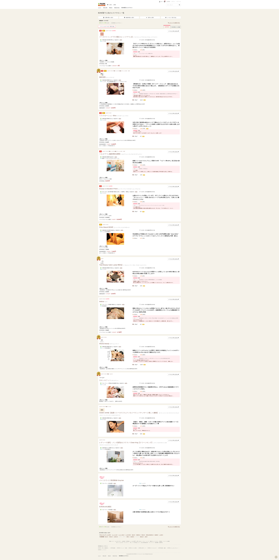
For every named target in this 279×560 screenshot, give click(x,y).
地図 (121, 39)
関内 (143, 534)
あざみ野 (108, 534)
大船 (146, 536)
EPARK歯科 (113, 548)
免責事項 (161, 542)
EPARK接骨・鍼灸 (162, 548)
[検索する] (179, 5)
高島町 (138, 534)
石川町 (116, 536)
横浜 (133, 534)
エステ (99, 7)
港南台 (142, 536)
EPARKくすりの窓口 (133, 548)
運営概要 (156, 542)
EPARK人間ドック (142, 548)
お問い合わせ (139, 541)
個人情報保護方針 (144, 542)
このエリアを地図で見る (174, 22)
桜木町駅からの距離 (176, 27)
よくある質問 (133, 541)
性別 (161, 1)
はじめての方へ (118, 541)
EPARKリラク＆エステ (101, 4)
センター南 (121, 534)
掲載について (111, 541)
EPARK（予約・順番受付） (103, 548)
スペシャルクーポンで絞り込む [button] (107, 26)
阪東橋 (156, 534)
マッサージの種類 (166, 541)
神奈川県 (105, 7)
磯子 (128, 536)
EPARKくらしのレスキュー (172, 548)
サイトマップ (151, 542)
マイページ (179, 1)
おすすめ (167, 26)
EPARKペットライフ (102, 549)
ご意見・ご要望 (112, 4)
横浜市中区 (116, 7)
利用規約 (128, 541)
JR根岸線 (102, 536)
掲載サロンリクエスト (154, 541)
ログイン (173, 1)
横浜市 (110, 7)
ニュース (147, 541)
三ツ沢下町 (128, 534)
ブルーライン (102, 534)
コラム (143, 541)
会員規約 (123, 541)
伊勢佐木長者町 (150, 534)
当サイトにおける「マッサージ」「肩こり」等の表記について (128, 542)
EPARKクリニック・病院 (122, 548)
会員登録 (168, 1)
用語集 (160, 541)
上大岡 (161, 534)
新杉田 (132, 536)
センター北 (114, 534)
